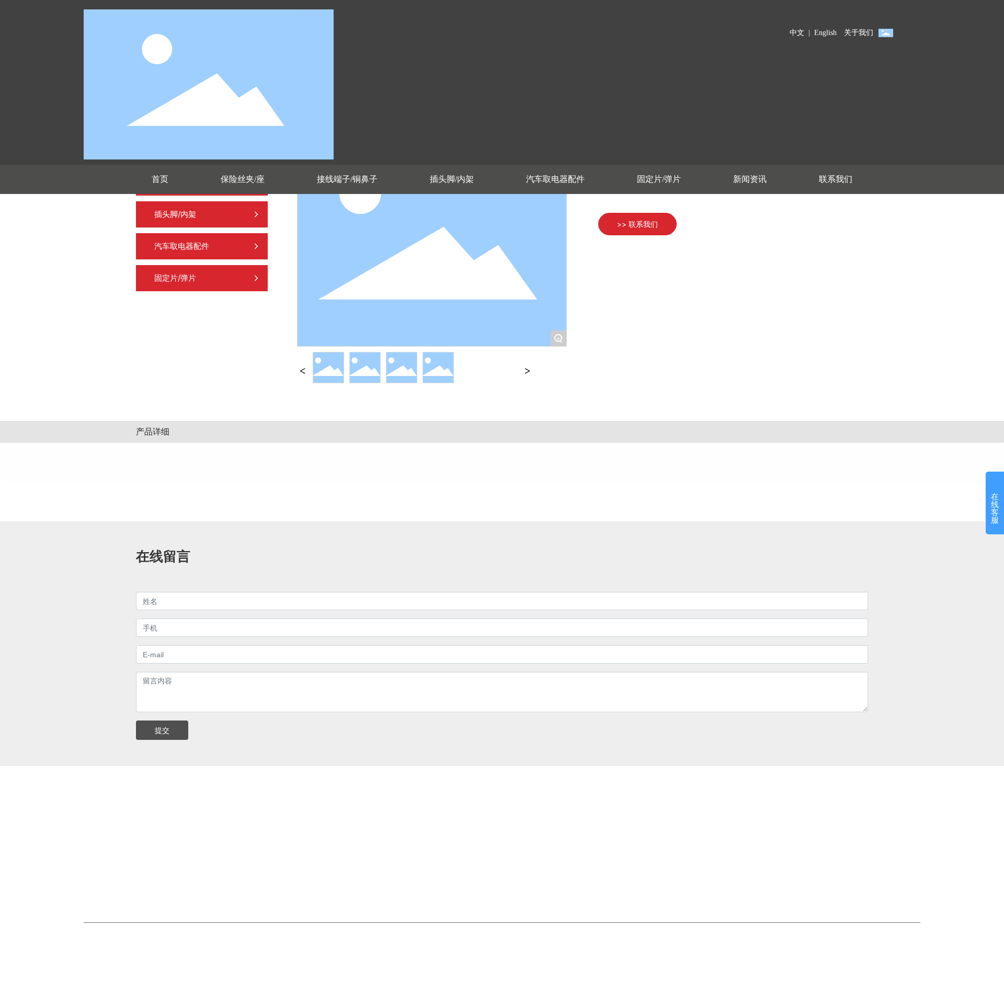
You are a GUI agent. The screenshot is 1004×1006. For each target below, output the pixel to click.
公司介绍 (283, 835)
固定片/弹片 (134, 896)
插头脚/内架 (134, 866)
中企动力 (525, 949)
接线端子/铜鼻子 (141, 850)
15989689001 (711, 835)
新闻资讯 (283, 881)
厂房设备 (283, 866)
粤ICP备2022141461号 (660, 949)
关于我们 (858, 33)
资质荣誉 (283, 850)
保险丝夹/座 (134, 835)
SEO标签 (578, 949)
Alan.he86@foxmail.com (728, 866)
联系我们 (441, 806)
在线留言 (436, 850)
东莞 (549, 949)
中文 (797, 33)
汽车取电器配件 (140, 881)
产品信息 (133, 806)
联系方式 (436, 835)
